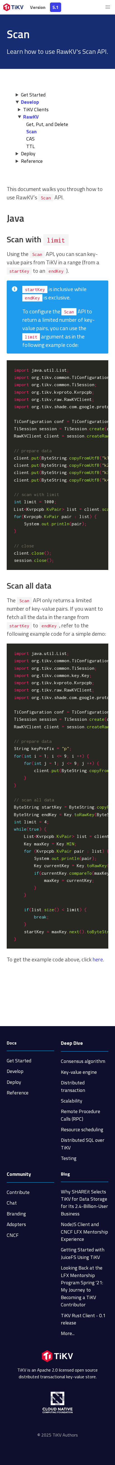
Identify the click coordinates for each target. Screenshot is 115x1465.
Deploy (28, 153)
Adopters (16, 1224)
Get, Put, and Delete (47, 124)
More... (68, 1333)
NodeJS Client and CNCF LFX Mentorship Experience (84, 1231)
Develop (30, 102)
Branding (16, 1213)
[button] (107, 7)
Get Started (33, 94)
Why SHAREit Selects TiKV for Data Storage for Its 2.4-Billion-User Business (84, 1202)
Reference (32, 161)
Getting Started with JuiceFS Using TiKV (82, 1253)
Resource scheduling (82, 1129)
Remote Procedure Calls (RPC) (80, 1115)
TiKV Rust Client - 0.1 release (83, 1319)
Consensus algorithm (83, 1061)
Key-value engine (79, 1072)
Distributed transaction (73, 1086)
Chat (12, 1203)
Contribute (18, 1192)
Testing (68, 1158)
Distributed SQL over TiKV (82, 1143)
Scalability (71, 1100)
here (98, 959)
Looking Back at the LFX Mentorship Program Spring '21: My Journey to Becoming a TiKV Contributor (82, 1286)
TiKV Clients (36, 109)
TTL (30, 146)
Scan (31, 131)
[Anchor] (28, 218)
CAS (30, 138)
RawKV (31, 116)
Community (19, 1174)
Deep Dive (72, 1043)
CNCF (13, 1235)
